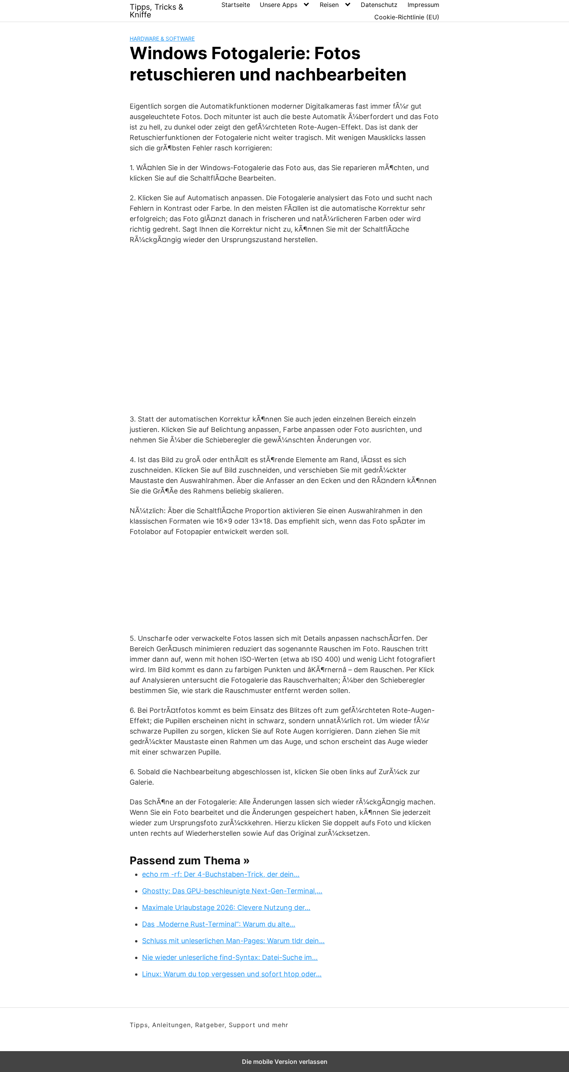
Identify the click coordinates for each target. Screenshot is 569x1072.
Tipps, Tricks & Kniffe (156, 11)
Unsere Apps (278, 5)
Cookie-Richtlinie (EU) (406, 17)
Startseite (235, 5)
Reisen (329, 5)
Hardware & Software (162, 38)
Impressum (423, 5)
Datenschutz (379, 5)
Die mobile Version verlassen (284, 1061)
